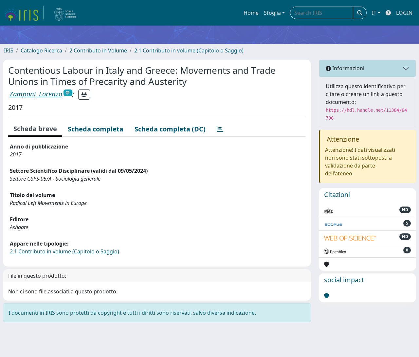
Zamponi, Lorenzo (35, 93)
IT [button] (374, 12)
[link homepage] (24, 12)
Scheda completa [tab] (95, 129)
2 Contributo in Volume (98, 50)
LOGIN (404, 12)
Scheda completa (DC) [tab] (170, 129)
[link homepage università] (65, 12)
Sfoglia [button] (272, 12)
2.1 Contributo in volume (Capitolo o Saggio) (189, 50)
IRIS (8, 50)
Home (251, 12)
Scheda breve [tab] (35, 128)
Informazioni (347, 68)
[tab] (220, 129)
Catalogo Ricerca (41, 50)
